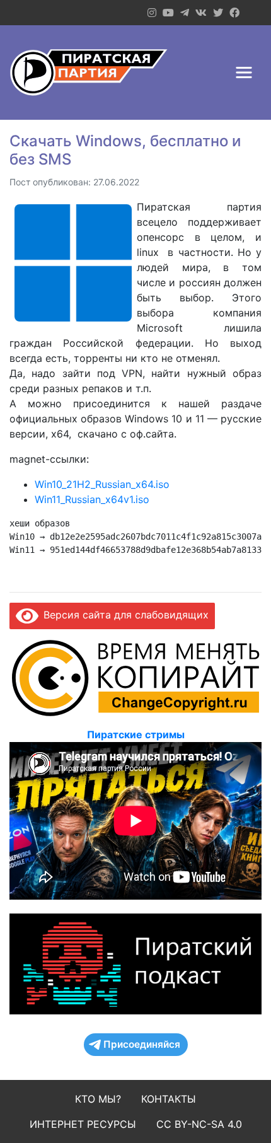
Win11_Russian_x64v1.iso (92, 499)
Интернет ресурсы (83, 1124)
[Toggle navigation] (244, 72)
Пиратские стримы (136, 734)
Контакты (168, 1099)
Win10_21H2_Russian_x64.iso (102, 484)
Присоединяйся (141, 1044)
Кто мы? (98, 1099)
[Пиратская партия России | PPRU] (89, 72)
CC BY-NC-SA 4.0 (199, 1124)
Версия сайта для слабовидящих (123, 614)
